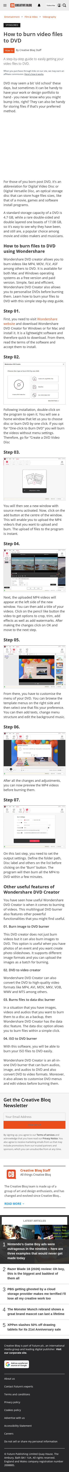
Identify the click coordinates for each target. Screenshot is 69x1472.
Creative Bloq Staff (30, 50)
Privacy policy (12, 1402)
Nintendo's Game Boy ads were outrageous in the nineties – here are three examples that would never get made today (35, 1251)
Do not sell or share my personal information (31, 1441)
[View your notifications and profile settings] (39, 5)
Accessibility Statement (18, 1425)
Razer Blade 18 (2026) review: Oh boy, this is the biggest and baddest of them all (36, 1273)
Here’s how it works (34, 74)
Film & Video (31, 16)
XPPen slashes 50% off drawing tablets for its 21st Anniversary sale (34, 1327)
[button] (64, 5)
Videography (49, 16)
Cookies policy (12, 1410)
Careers (8, 1433)
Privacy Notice (50, 1138)
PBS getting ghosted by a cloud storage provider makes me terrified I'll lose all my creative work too (36, 1293)
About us (9, 1378)
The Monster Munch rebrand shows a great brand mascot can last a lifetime (35, 1312)
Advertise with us (14, 1418)
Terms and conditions (17, 1394)
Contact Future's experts (18, 1386)
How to (9, 50)
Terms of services (46, 1134)
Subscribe (51, 5)
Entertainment (12, 16)
